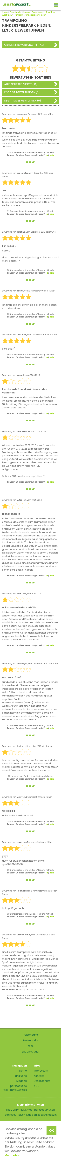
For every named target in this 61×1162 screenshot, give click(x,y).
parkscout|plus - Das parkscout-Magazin (31, 1115)
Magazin (21, 1081)
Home (5, 12)
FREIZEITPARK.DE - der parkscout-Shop (30, 1110)
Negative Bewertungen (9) (22, 100)
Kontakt (39, 1076)
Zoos (30, 1046)
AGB (36, 1086)
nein (52, 155)
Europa (26, 12)
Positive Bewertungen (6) (22, 92)
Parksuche (20, 1076)
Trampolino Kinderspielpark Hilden (30, 15)
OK (51, 1130)
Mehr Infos (12, 1155)
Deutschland (38, 12)
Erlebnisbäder (30, 1052)
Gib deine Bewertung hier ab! (24, 45)
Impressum (41, 1071)
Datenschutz (42, 1081)
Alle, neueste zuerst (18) (20, 84)
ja (47, 155)
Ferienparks (30, 1040)
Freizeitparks (15, 12)
